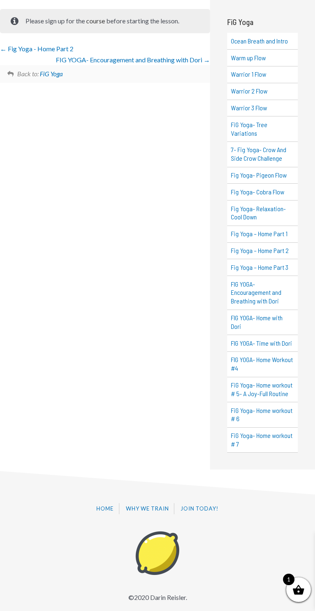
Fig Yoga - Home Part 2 (40, 48)
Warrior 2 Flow (249, 91)
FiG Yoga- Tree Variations (249, 129)
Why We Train (147, 508)
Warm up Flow (248, 58)
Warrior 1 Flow (248, 74)
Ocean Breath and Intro (259, 41)
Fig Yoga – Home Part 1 (259, 233)
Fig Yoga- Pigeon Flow (259, 175)
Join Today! (200, 508)
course (95, 21)
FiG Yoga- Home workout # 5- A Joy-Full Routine (261, 389)
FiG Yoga (51, 74)
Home (105, 508)
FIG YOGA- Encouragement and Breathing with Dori (129, 60)
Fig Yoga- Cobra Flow (257, 192)
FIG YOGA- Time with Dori (261, 343)
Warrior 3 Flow (249, 108)
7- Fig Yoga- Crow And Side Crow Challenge (258, 154)
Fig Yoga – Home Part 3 (259, 267)
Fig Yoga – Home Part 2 (260, 250)
